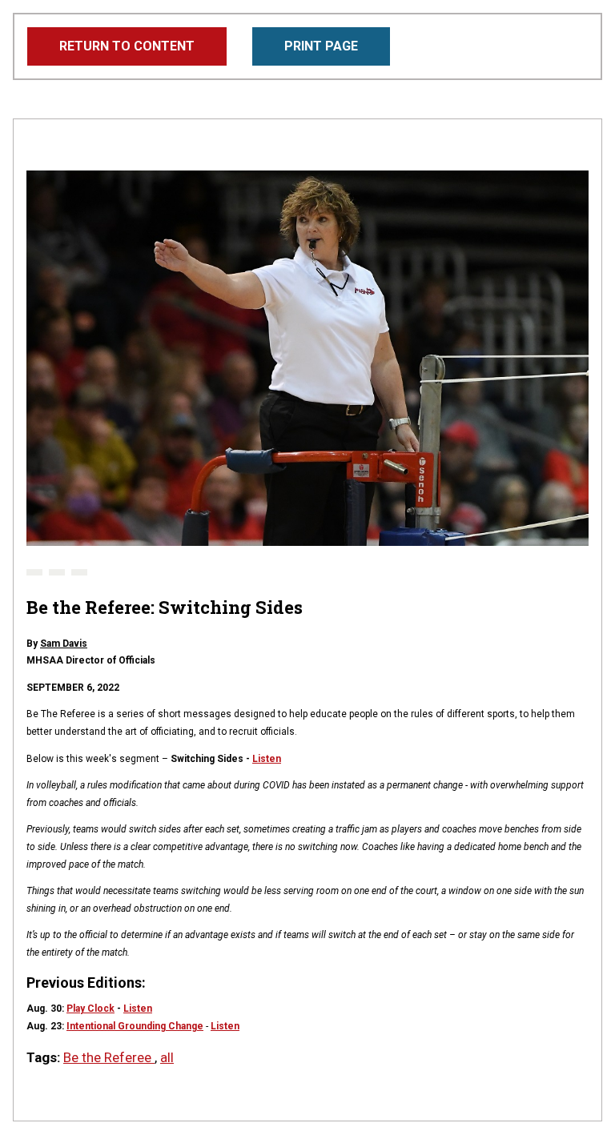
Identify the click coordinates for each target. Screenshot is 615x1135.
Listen (266, 758)
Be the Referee (109, 1057)
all (167, 1057)
